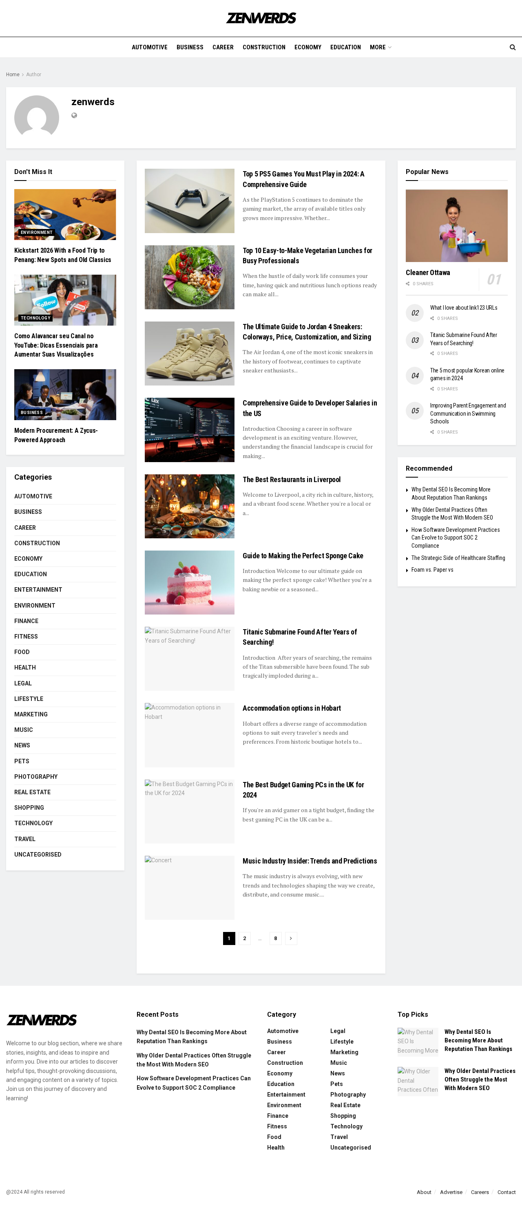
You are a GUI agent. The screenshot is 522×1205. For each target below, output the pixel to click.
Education (345, 47)
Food (22, 652)
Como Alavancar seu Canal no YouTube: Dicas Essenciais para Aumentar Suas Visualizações (55, 345)
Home (13, 74)
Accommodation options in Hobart (292, 708)
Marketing (31, 714)
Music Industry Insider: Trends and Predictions (310, 861)
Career (223, 47)
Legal (23, 683)
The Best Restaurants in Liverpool (292, 479)
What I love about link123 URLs (464, 307)
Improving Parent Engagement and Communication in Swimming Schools (468, 413)
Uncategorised (38, 854)
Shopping (29, 807)
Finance (26, 621)
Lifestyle (28, 699)
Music (23, 730)
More (378, 47)
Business (190, 47)
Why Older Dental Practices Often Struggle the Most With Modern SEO (480, 1079)
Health (25, 667)
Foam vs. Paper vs (432, 569)
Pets (21, 761)
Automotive (150, 47)
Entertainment (38, 589)
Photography (36, 776)
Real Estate (32, 792)
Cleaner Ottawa (428, 272)
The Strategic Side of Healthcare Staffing (458, 558)
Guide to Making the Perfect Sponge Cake (303, 555)
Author (33, 74)
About (424, 1192)
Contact (507, 1192)
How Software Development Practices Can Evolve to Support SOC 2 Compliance (455, 537)
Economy (307, 47)
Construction (264, 47)
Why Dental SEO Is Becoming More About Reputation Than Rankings (478, 1040)
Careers (480, 1192)
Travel (24, 839)
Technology (35, 318)
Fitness (26, 636)
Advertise (451, 1192)
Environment (37, 232)
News (22, 745)
